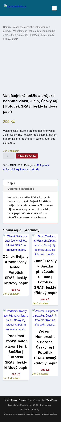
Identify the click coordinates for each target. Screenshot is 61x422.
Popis (11, 183)
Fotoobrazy (45, 405)
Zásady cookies (49, 414)
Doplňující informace (21, 188)
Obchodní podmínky (29, 409)
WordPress (51, 400)
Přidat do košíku (27, 156)
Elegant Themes (18, 400)
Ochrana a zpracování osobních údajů (22, 414)
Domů (6, 27)
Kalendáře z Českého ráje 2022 (23, 405)
